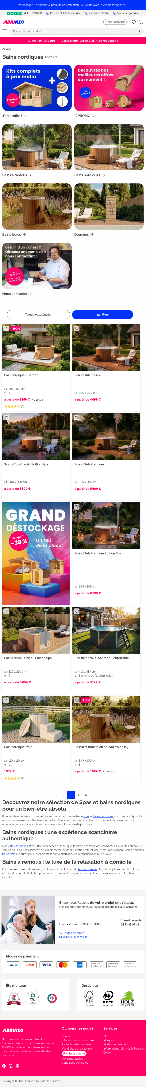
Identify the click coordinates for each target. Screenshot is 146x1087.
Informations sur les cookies (79, 1040)
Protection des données (76, 1044)
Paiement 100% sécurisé (65, 13)
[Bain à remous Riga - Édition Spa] (36, 630)
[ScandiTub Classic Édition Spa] (36, 436)
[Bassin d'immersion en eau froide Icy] (106, 719)
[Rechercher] (139, 31)
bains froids (9, 854)
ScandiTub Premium (89, 464)
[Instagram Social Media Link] (10, 1066)
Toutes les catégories (38, 314)
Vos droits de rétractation (77, 1048)
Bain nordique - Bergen (21, 375)
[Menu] (4, 31)
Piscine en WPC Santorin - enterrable (102, 658)
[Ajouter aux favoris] (6, 328)
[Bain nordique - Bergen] (36, 347)
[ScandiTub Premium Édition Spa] (106, 525)
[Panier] (141, 22)
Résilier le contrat (74, 1053)
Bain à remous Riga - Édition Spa (28, 658)
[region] (73, 5)
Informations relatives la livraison (123, 1048)
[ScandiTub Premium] (106, 436)
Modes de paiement (115, 1044)
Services (110, 1028)
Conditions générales (75, 1062)
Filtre (105, 314)
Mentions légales (72, 1058)
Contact (67, 1036)
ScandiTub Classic (88, 375)
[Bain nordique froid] (36, 719)
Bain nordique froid (18, 747)
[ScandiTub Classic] (106, 347)
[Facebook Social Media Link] (4, 1066)
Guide (107, 1052)
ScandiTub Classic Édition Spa (26, 464)
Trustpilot (35, 12)
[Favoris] (133, 22)
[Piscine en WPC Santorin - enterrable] (106, 630)
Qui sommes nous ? (78, 1028)
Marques (108, 1040)
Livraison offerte (99, 13)
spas (86, 816)
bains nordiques (103, 816)
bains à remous (87, 869)
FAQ (105, 1036)
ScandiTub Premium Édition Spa (98, 553)
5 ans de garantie (128, 13)
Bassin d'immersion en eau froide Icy (101, 747)
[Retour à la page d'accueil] (13, 22)
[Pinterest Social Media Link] (17, 1066)
